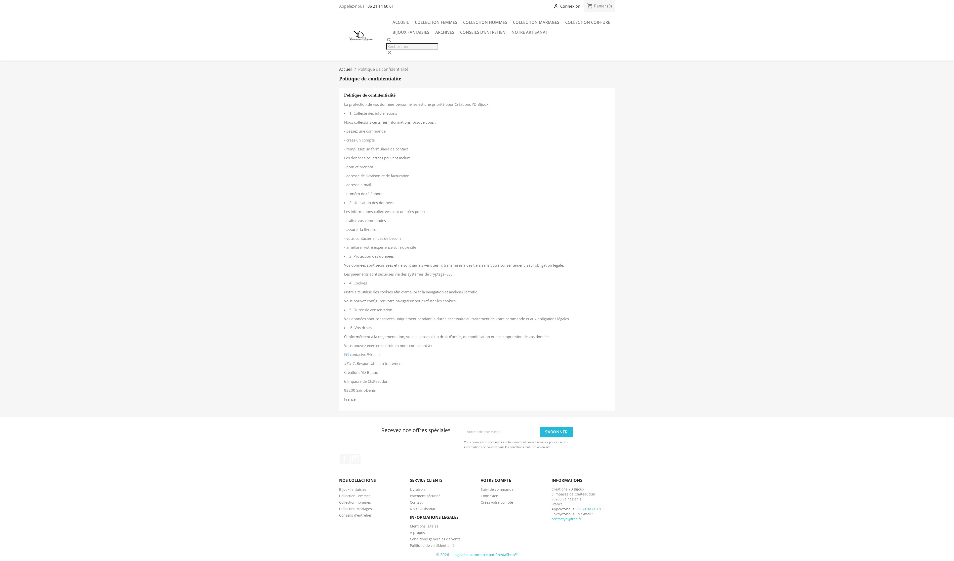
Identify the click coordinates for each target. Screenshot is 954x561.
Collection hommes (485, 22)
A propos (417, 532)
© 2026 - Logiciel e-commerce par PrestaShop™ (477, 554)
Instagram (355, 459)
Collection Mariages (536, 22)
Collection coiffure (587, 22)
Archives (444, 32)
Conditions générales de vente (435, 539)
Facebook (345, 459)
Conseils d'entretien (483, 32)
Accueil (401, 22)
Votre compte (496, 480)
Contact (416, 502)
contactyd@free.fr (566, 519)
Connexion (489, 495)
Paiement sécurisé (425, 495)
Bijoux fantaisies (411, 32)
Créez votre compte (497, 502)
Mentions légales (424, 526)
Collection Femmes (436, 22)
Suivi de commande (497, 489)
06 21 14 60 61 (380, 6)
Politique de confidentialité (432, 545)
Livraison (417, 489)
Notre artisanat (529, 32)
